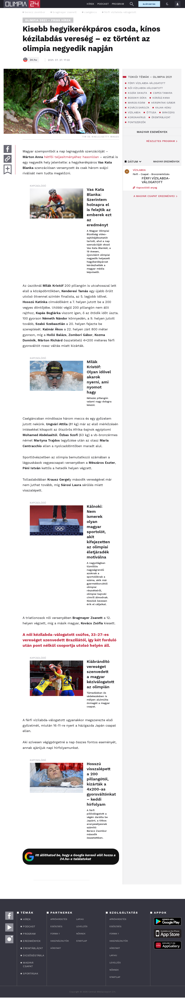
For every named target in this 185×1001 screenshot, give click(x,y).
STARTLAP (81, 941)
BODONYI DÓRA (137, 97)
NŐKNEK (80, 933)
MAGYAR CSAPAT (28, 964)
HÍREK (90, 4)
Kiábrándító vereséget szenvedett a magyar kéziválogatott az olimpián (99, 674)
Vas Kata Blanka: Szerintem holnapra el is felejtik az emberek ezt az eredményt (99, 207)
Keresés (132, 4)
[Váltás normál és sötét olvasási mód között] (167, 4)
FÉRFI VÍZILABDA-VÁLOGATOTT (146, 83)
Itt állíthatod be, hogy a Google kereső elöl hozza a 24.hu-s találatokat (75, 857)
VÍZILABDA (134, 112)
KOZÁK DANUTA (137, 93)
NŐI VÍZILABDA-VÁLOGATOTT (145, 88)
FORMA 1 (55, 933)
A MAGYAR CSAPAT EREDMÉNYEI (154, 196)
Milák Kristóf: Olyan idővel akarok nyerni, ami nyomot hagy (99, 376)
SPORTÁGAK (30, 973)
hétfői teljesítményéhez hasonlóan (71, 157)
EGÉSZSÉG (56, 926)
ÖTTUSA (151, 112)
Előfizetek (149, 4)
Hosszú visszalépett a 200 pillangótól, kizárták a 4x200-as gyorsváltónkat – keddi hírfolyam (99, 784)
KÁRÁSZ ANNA (161, 97)
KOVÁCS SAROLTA (138, 107)
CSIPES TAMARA (162, 93)
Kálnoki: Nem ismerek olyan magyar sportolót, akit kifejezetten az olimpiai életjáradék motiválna (98, 531)
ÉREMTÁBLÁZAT (161, 117)
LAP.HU (80, 919)
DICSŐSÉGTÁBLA (32, 955)
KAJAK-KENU (163, 107)
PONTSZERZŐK (136, 122)
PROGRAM (118, 4)
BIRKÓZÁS (168, 112)
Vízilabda (139, 170)
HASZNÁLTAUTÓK (59, 941)
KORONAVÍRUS (136, 117)
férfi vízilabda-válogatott (120, 12)
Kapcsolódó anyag (146, 187)
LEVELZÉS (81, 926)
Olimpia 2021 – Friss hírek (48, 20)
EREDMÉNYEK (31, 940)
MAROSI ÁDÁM (136, 102)
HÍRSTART (55, 948)
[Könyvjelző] (8, 169)
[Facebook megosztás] (8, 149)
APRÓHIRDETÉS (58, 919)
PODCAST (103, 4)
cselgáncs (90, 12)
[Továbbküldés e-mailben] (8, 159)
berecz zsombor (35, 12)
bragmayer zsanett (65, 12)
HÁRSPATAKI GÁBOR (162, 102)
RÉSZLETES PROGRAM (160, 141)
